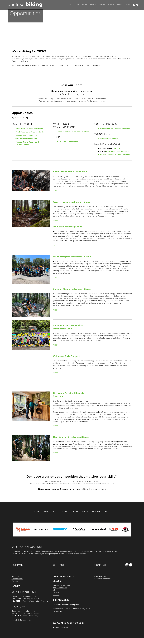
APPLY (56, 190)
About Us (15, 576)
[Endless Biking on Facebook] (130, 564)
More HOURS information (22, 620)
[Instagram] (127, 564)
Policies (15, 581)
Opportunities (17, 578)
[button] (99, 586)
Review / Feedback (60, 627)
